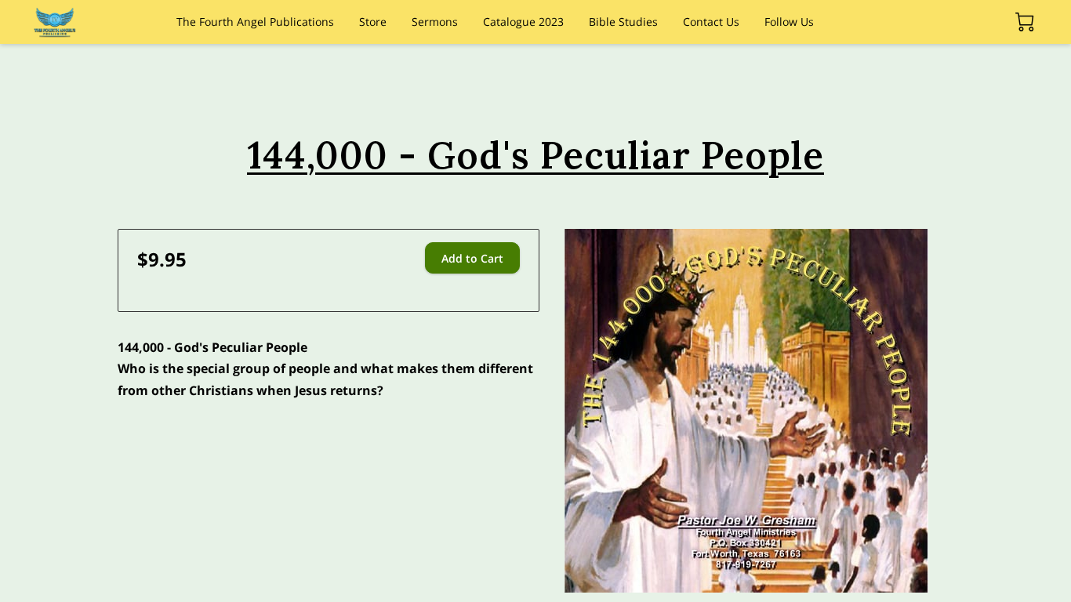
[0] (1024, 22)
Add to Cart (472, 258)
